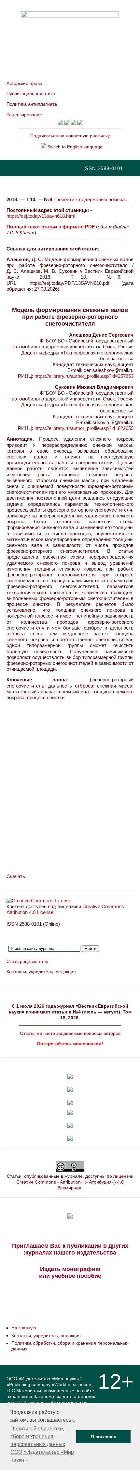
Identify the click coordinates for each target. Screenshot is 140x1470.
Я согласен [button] (103, 1436)
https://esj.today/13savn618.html (41, 216)
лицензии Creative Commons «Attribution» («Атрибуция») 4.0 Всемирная (74, 1182)
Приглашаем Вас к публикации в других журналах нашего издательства (70, 1249)
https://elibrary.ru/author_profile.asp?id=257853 (84, 376)
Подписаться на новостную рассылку (70, 135)
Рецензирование (24, 114)
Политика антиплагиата (32, 104)
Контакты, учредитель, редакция (41, 971)
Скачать (16, 876)
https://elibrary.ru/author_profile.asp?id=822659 (84, 428)
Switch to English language (74, 146)
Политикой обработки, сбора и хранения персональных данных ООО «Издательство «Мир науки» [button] (42, 1444)
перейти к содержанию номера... (92, 199)
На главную (23, 1327)
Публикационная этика (31, 93)
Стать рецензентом (27, 961)
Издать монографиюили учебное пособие (70, 1272)
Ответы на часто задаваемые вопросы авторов (70, 1033)
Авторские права (24, 83)
